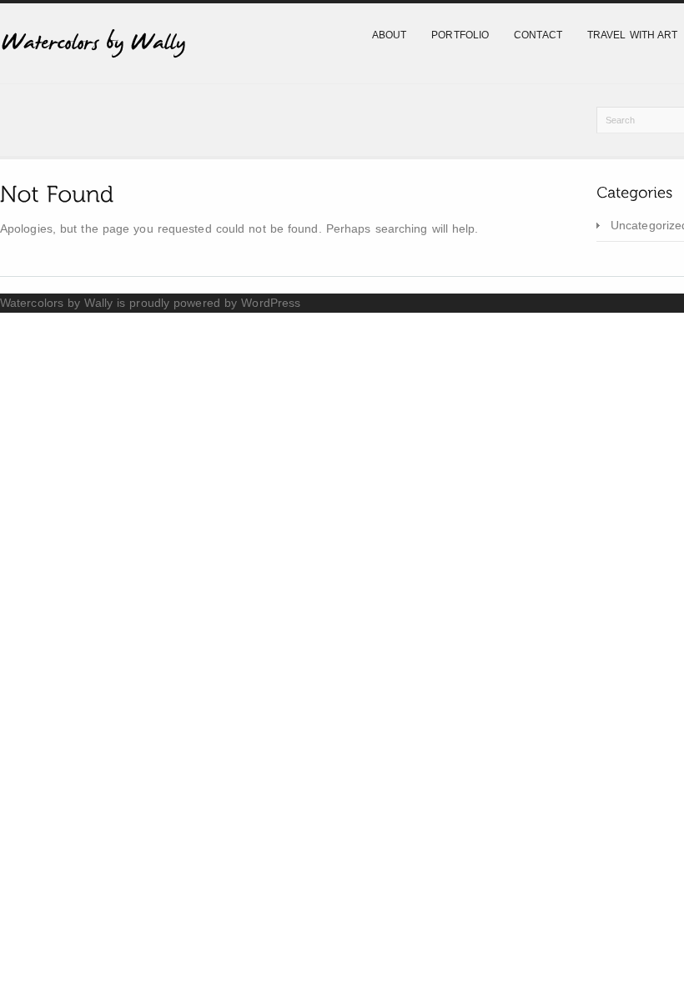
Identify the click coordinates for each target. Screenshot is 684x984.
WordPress (270, 302)
